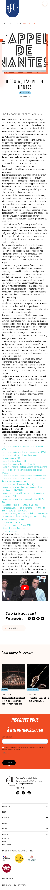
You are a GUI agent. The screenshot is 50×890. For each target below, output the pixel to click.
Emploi (4, 841)
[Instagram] (17, 792)
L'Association (6, 806)
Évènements (5, 834)
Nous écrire (20, 788)
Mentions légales (7, 878)
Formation (5, 823)
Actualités (15, 24)
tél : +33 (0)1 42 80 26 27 (24, 784)
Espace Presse (6, 844)
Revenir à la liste (14, 628)
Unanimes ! (5, 829)
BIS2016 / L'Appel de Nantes (30, 24)
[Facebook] (23, 792)
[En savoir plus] (13, 684)
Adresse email (7, 737)
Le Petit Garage (21, 885)
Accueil (6, 24)
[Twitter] (29, 792)
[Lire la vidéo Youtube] (25, 588)
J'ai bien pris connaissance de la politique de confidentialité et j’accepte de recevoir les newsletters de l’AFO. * (23, 748)
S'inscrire (9, 763)
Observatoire (6, 818)
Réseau (4, 812)
